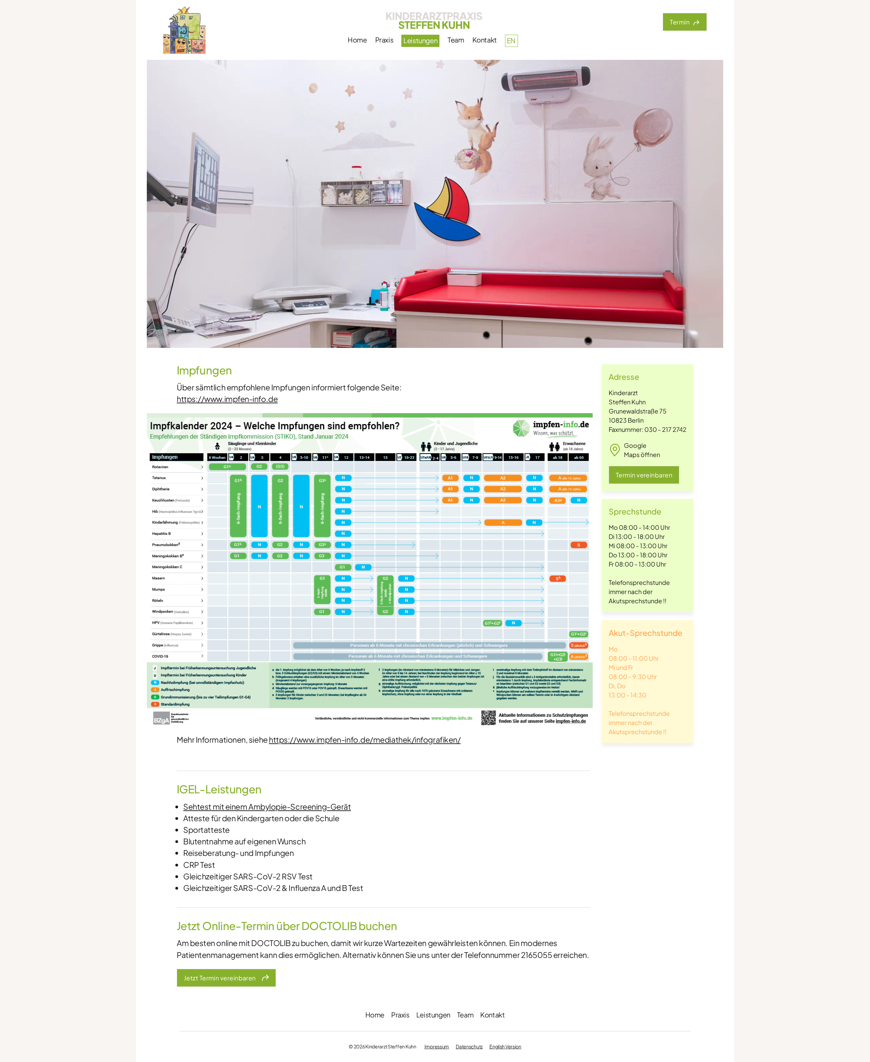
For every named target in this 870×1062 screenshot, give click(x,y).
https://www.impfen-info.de (227, 399)
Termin (680, 22)
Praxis (384, 39)
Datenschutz (469, 1046)
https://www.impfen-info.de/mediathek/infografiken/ (364, 739)
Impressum (436, 1046)
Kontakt (484, 39)
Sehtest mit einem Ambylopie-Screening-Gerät (267, 806)
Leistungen (420, 40)
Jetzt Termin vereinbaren (220, 978)
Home (357, 39)
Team (456, 39)
